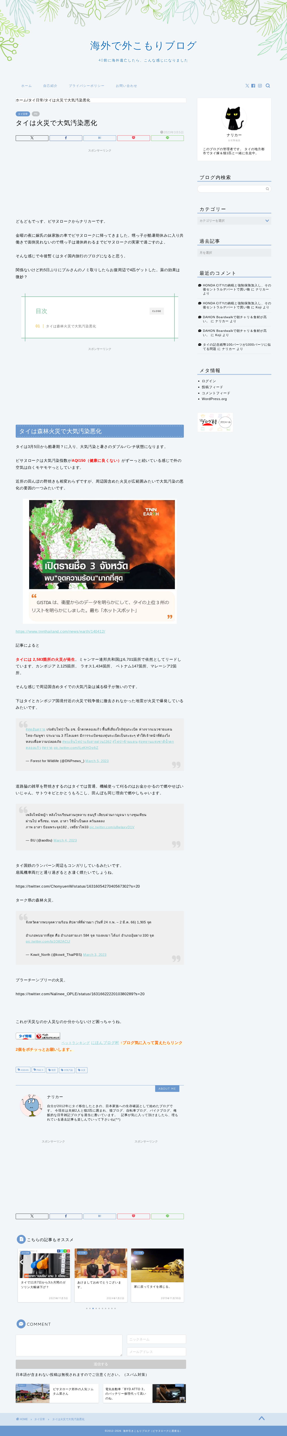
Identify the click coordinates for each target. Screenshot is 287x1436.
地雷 (53, 1070)
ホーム (26, 86)
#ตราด (47, 748)
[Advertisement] (99, 182)
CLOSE (156, 311)
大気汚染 (68, 1070)
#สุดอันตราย (36, 729)
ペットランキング (75, 1043)
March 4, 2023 (65, 840)
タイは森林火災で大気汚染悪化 (71, 326)
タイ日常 (23, 114)
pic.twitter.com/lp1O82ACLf (48, 941)
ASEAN (24, 1070)
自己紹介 (50, 86)
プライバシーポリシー (87, 86)
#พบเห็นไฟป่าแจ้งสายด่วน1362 (86, 742)
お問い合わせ (126, 86)
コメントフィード (216, 393)
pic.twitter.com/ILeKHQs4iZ (76, 748)
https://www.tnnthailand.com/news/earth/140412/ (60, 631)
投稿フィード (212, 387)
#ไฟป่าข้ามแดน (125, 742)
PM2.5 (39, 1070)
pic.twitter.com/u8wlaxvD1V (112, 827)
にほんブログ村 (105, 1043)
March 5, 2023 (97, 761)
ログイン (209, 381)
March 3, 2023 (95, 955)
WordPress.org (214, 399)
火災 (82, 1070)
